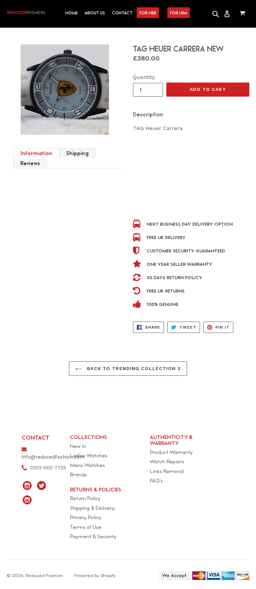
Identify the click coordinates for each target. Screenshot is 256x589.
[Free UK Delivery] (138, 238)
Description (148, 114)
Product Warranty (171, 452)
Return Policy (85, 498)
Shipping (77, 153)
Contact (122, 12)
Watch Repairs (167, 461)
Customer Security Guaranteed (186, 251)
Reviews (30, 163)
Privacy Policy (85, 517)
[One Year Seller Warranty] (138, 264)
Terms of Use (85, 527)
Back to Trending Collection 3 (133, 368)
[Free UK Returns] (138, 291)
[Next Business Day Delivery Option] (138, 224)
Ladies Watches (88, 455)
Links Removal (167, 471)
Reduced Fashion (44, 575)
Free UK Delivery (166, 237)
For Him (178, 12)
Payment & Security (93, 536)
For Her (147, 12)
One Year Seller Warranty (179, 264)
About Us (95, 12)
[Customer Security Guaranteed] (138, 251)
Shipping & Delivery (92, 508)
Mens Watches (87, 465)
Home (71, 12)
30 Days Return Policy (174, 277)
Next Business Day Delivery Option (190, 224)
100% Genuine (162, 304)
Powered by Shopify (95, 575)
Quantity (144, 77)
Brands (78, 474)
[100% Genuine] (138, 305)
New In (78, 446)
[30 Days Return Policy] (138, 278)
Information (36, 153)
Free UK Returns (166, 291)
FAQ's (156, 480)
